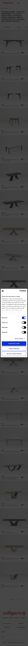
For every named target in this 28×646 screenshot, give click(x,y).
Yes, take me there (14, 333)
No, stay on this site (14, 330)
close (24, 312)
